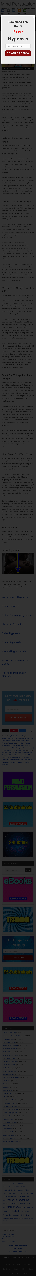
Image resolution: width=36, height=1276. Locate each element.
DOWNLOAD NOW (18, 53)
